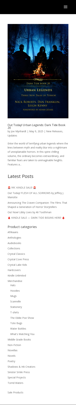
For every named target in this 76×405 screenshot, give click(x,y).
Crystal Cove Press (18, 259)
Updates (12, 135)
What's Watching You (22, 334)
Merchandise (15, 281)
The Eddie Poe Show (22, 317)
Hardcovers (14, 270)
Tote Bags (16, 323)
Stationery (16, 307)
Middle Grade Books (19, 339)
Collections (14, 248)
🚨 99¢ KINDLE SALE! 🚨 (22, 187)
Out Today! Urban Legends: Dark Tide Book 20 (36, 126)
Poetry (11, 361)
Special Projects (17, 377)
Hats (13, 285)
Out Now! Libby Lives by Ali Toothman (29, 212)
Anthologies (14, 237)
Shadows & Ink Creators (21, 366)
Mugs (13, 296)
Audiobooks (14, 243)
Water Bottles (18, 328)
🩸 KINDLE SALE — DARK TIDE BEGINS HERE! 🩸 (36, 217)
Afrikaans (13, 232)
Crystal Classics (16, 253)
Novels (12, 355)
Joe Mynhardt (18, 131)
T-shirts (14, 312)
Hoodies (15, 290)
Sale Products (15, 392)
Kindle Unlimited (17, 275)
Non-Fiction (14, 345)
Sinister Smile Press (19, 372)
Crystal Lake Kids (17, 264)
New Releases (54, 131)
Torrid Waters (15, 383)
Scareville (15, 301)
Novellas (12, 350)
